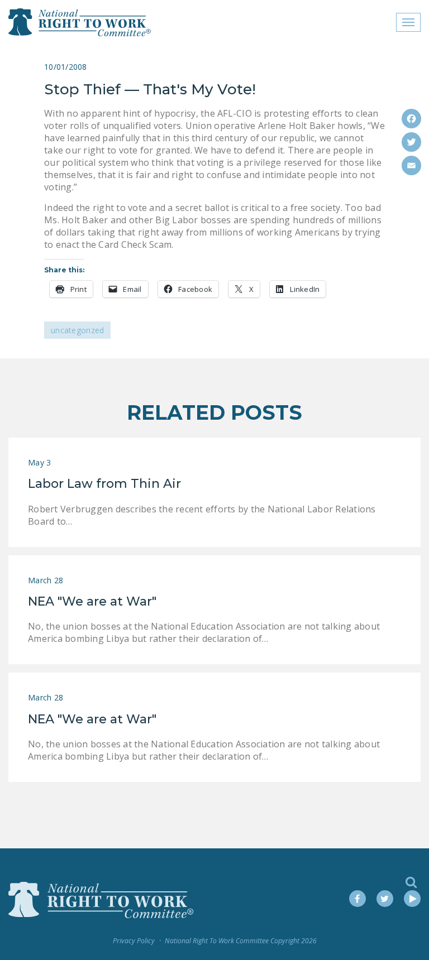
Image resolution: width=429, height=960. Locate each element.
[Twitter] (411, 142)
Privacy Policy (134, 940)
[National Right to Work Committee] (80, 22)
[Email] (411, 165)
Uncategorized (77, 330)
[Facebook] (411, 118)
